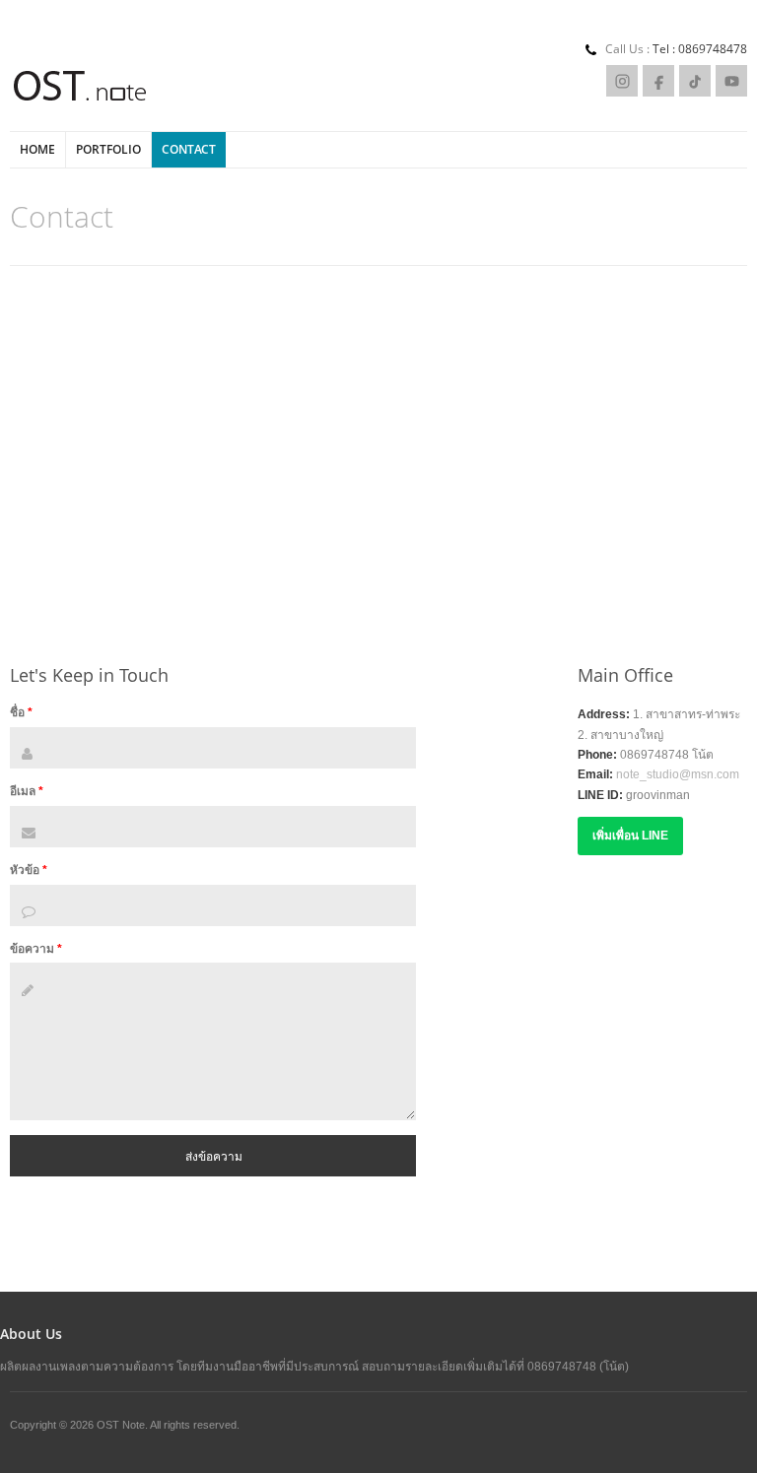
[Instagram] (622, 81)
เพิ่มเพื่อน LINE (630, 835)
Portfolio (108, 149)
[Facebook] (658, 81)
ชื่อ (21, 712)
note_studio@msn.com (677, 774)
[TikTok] (695, 81)
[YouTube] (731, 81)
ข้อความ (36, 949)
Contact (189, 149)
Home (37, 149)
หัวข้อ (28, 870)
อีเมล (26, 791)
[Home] (80, 87)
